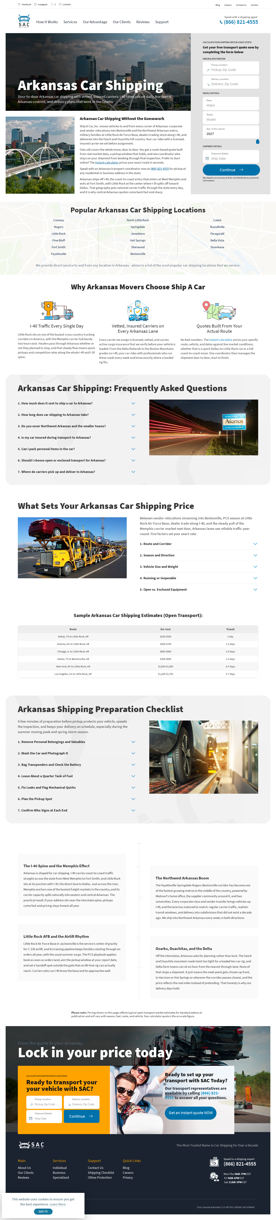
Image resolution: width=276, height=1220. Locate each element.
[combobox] (232, 158)
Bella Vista (217, 240)
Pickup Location (219, 64)
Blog (218, 5)
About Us (24, 1168)
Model (210, 114)
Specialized (61, 1177)
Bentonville (137, 254)
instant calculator (107, 162)
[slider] (257, 142)
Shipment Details (219, 153)
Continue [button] (227, 169)
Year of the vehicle (216, 128)
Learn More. (58, 1204)
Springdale (138, 227)
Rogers (58, 227)
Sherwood (138, 247)
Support (162, 21)
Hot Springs (138, 240)
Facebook (26, 4)
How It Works (47, 21)
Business (59, 1172)
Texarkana (217, 247)
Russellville (217, 227)
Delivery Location (220, 79)
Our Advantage (95, 21)
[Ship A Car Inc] (24, 21)
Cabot (217, 220)
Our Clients (122, 21)
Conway (58, 220)
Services (70, 21)
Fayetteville (58, 254)
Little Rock (59, 233)
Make (209, 100)
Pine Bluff (58, 240)
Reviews (143, 21)
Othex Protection (100, 1177)
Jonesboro (138, 233)
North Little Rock (138, 220)
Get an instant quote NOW (191, 1112)
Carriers (254, 5)
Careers (228, 5)
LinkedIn (67, 4)
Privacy (128, 1177)
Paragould (217, 233)
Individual (60, 1168)
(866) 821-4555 (241, 22)
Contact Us (241, 5)
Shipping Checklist (101, 1172)
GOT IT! (43, 1211)
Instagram (43, 4)
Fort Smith (59, 247)
